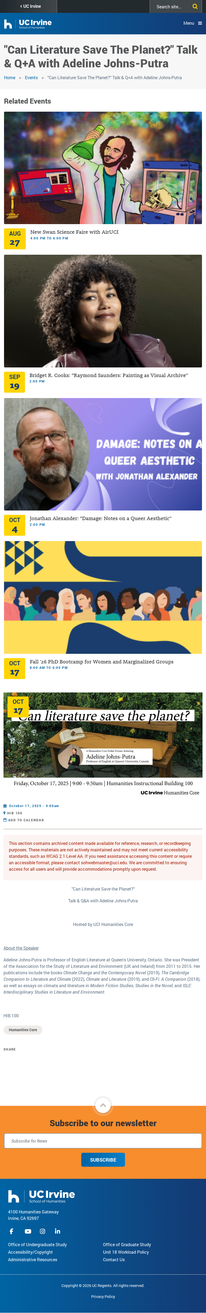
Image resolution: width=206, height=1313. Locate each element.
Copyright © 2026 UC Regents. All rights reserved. (103, 1285)
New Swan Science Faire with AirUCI (74, 232)
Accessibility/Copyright (30, 1252)
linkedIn (58, 1231)
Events (31, 77)
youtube (28, 1231)
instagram (43, 1231)
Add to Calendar (26, 820)
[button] (103, 1105)
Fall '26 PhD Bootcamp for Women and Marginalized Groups (102, 662)
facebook (13, 1231)
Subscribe (103, 1160)
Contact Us (114, 1259)
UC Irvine (32, 6)
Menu (188, 23)
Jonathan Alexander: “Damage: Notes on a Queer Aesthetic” (100, 518)
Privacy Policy (103, 1296)
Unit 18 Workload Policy (126, 1252)
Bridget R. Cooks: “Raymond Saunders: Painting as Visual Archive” (109, 375)
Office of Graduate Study (127, 1244)
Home (9, 77)
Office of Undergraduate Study (37, 1244)
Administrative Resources (32, 1259)
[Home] (41, 1196)
